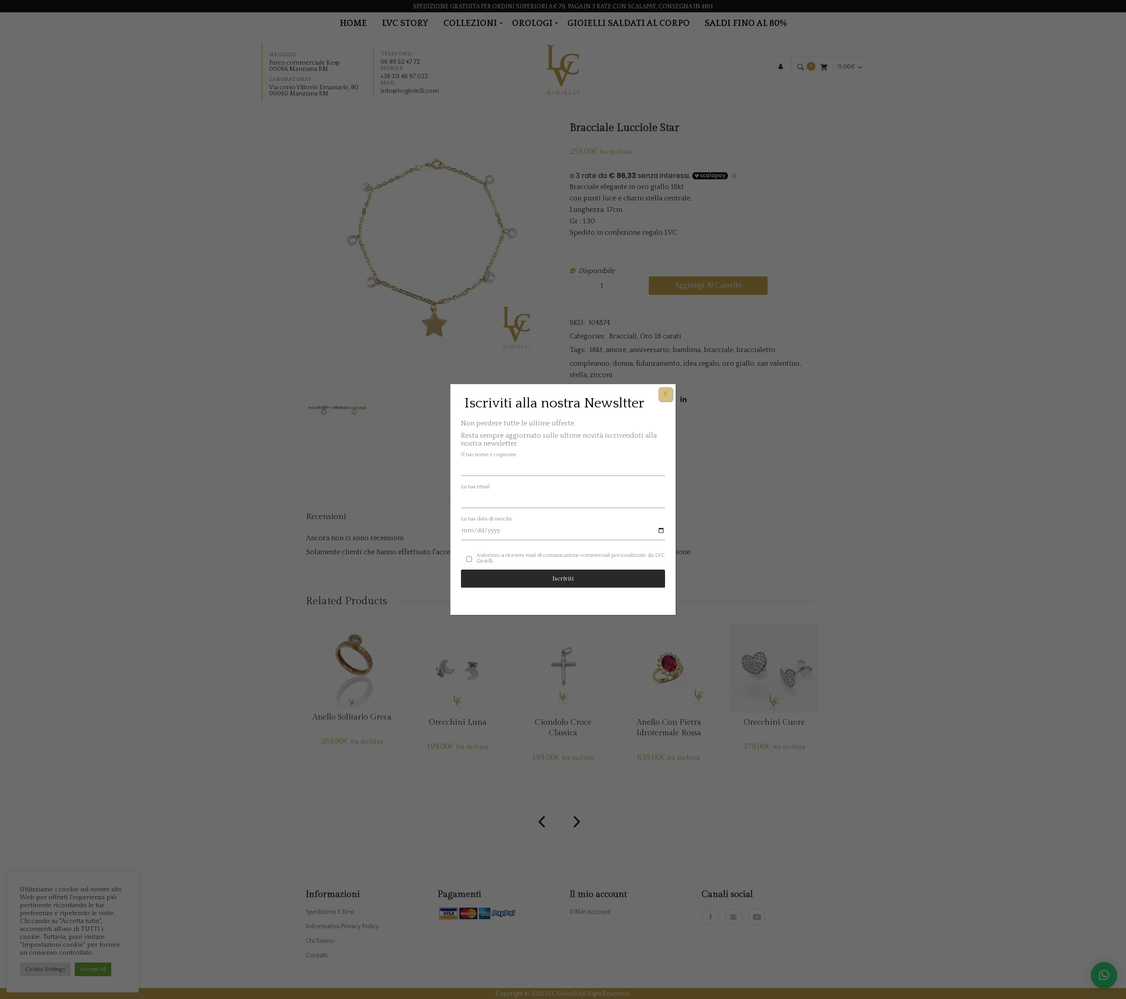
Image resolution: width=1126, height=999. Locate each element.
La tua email (475, 487)
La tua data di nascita (486, 519)
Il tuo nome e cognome (488, 455)
